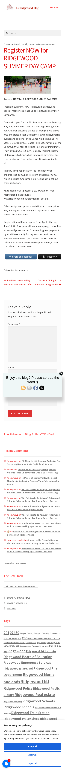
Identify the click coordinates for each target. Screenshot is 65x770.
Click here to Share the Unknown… (21, 586)
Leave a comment (47, 44)
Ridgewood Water (17, 718)
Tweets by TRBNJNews (15, 563)
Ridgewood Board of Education (28, 657)
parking (45, 646)
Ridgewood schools (19, 707)
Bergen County (26, 633)
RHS (5, 651)
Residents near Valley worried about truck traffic (18, 282)
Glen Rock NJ (19, 642)
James (32, 44)
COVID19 (55, 638)
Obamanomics (25, 646)
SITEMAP (11, 608)
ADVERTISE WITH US (17, 603)
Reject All (32, 763)
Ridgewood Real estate (35, 694)
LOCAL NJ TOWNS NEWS (18, 597)
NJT (17, 646)
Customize (32, 754)
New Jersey (9, 646)
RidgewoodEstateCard (18, 668)
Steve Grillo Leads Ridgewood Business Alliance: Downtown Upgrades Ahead (33, 508)
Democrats (9, 642)
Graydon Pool (31, 643)
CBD (25, 638)
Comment (14, 324)
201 (6, 632)
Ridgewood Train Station (30, 713)
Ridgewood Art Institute (41, 651)
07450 (14, 632)
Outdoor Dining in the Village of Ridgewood (48, 282)
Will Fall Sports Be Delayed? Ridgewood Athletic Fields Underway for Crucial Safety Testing (32, 471)
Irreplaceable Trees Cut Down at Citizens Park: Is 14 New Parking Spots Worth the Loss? (34, 525)
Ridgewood (16, 651)
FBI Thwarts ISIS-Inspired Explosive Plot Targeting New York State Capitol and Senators (34, 463)
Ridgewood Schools (38, 701)
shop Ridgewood (44, 718)
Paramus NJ (36, 646)
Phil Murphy (55, 646)
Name (11, 367)
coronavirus (35, 638)
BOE (19, 638)
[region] (32, 745)
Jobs (57, 642)
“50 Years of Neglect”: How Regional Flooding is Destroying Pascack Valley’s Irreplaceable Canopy (33, 481)
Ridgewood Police (18, 688)
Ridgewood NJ (35, 681)
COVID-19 (46, 638)
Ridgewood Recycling (13, 702)
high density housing (46, 642)
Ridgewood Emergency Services (27, 662)
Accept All (32, 746)
